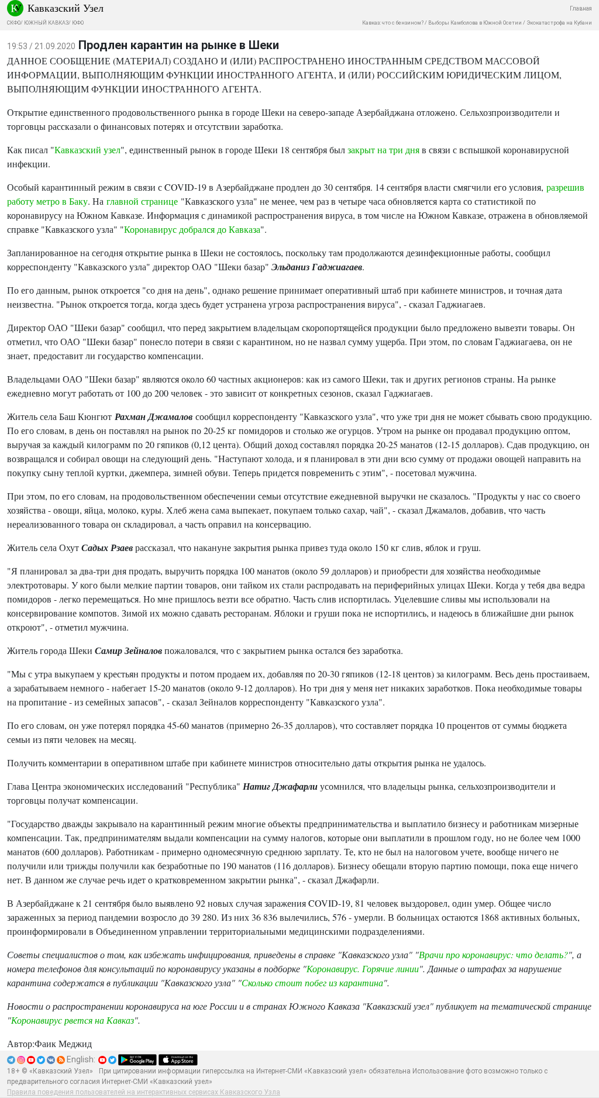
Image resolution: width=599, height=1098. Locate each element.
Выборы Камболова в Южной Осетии (475, 23)
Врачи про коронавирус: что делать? (493, 954)
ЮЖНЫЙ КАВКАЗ (46, 23)
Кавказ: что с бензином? (393, 23)
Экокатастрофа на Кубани (559, 23)
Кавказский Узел (65, 8)
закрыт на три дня (383, 149)
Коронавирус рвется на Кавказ (72, 1020)
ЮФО (78, 23)
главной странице (142, 201)
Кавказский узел (87, 149)
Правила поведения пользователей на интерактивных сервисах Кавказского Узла (143, 1092)
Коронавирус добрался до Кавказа (192, 229)
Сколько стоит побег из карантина (312, 982)
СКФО (13, 23)
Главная (581, 8)
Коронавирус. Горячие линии (363, 968)
